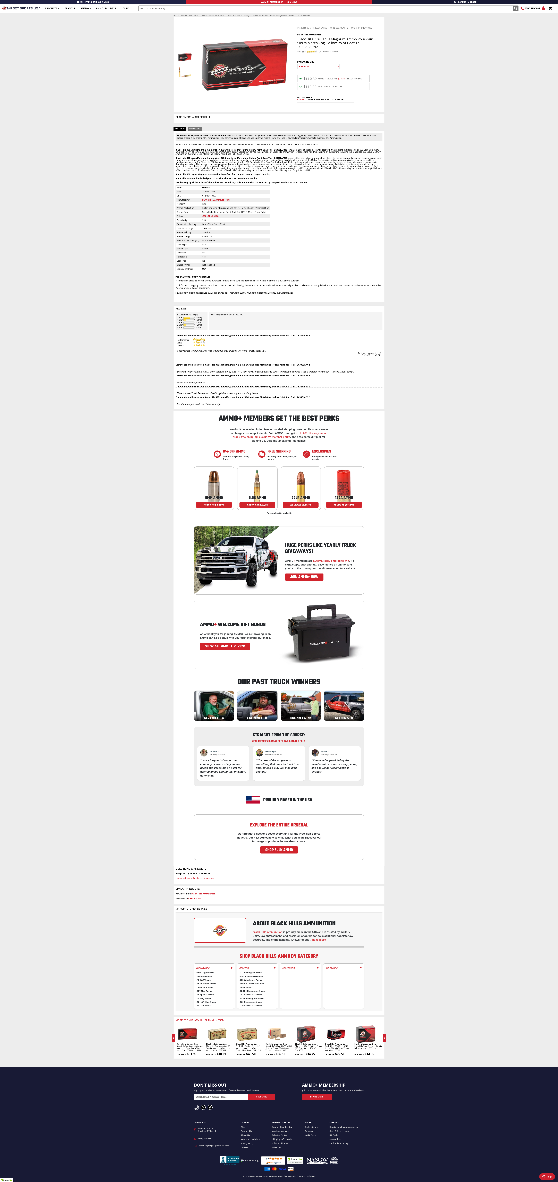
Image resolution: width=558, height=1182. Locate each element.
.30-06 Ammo (245, 987)
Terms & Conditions (250, 1139)
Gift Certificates (280, 1143)
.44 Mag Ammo (203, 998)
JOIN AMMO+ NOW (304, 577)
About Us (245, 1135)
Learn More (316, 1096)
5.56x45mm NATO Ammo (251, 976)
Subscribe (261, 1096)
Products (51, 8)
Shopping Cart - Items (550, 8)
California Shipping (338, 1143)
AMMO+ (85, 8)
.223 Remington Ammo (250, 972)
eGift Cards (310, 1135)
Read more (319, 939)
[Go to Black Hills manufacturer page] (220, 930)
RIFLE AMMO (194, 15)
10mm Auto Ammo (205, 987)
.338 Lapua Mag (210, 216)
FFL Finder (334, 1135)
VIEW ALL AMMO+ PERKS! (225, 646)
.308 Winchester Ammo (250, 980)
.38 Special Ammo (205, 994)
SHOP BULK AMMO (279, 850)
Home (176, 15)
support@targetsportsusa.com (213, 1145)
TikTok (210, 1107)
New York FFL (335, 1139)
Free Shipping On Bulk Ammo (93, 2)
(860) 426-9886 (532, 8)
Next (384, 1038)
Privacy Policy (247, 1143)
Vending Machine (280, 1131)
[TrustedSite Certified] (295, 1160)
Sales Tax (276, 1147)
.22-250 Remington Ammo (252, 991)
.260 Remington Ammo (250, 1002)
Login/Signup (543, 8)
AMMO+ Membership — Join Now (279, 2)
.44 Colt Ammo (203, 1006)
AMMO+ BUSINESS (106, 8)
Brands (69, 8)
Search (515, 8)
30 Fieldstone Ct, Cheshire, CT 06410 (207, 1129)
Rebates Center (279, 1135)
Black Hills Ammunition (216, 199)
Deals (126, 8)
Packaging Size (305, 61)
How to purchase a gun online (343, 1127)
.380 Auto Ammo (204, 976)
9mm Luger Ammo (205, 972)
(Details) (342, 79)
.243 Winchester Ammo (250, 994)
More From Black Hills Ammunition (200, 1020)
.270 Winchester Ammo (250, 1006)
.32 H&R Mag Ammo (206, 1002)
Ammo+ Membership (282, 1127)
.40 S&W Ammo (203, 980)
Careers (244, 1147)
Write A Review (331, 52)
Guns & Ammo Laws (338, 1131)
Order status (311, 1127)
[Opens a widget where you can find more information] (547, 1177)
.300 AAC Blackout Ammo (251, 983)
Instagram (196, 1107)
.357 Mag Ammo (204, 991)
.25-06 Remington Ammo (251, 998)
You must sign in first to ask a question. (195, 878)
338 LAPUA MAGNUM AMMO (213, 15)
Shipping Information (282, 1139)
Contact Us (246, 1131)
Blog (243, 1127)
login (300, 99)
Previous (173, 1038)
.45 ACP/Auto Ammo (206, 983)
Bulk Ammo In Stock (465, 2)
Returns (309, 1131)
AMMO (184, 15)
